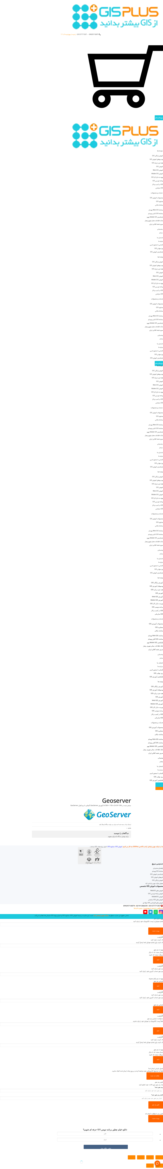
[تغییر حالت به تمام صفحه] (150, 1157)
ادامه (158, 960)
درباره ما (160, 241)
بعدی (128, 828)
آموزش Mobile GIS (157, 174)
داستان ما (160, 238)
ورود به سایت (155, 931)
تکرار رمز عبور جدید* (157, 1095)
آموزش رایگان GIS (157, 156)
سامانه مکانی (159, 205)
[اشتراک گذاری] (141, 1157)
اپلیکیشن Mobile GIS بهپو (155, 217)
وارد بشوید (111, 836)
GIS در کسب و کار (157, 184)
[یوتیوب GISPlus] (145, 912)
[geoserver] (107, 814)
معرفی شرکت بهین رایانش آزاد (154, 883)
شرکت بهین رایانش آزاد (100, 915)
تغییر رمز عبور (155, 1105)
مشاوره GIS (159, 201)
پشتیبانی (160, 229)
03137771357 (82, 34)
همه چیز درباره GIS (157, 163)
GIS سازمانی (159, 188)
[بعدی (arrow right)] (150, 1166)
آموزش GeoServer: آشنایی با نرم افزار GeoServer (86, 805)
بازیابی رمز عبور (158, 981)
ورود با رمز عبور (158, 950)
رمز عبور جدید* (159, 1087)
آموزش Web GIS (158, 170)
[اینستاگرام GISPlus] (161, 912)
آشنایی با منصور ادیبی (156, 245)
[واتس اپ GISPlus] (156, 912)
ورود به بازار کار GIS (157, 177)
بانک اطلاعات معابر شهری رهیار (154, 221)
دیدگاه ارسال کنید (103, 824)
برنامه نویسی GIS (158, 181)
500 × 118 (108, 805)
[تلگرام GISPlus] (150, 912)
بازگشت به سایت (154, 1076)
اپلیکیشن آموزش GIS (156, 252)
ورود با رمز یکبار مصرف (156, 979)
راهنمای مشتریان (158, 868)
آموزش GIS (159, 166)
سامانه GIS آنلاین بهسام (155, 213)
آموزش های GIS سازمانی (155, 900)
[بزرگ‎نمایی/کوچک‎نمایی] (159, 1157)
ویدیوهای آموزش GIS (156, 159)
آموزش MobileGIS (157, 897)
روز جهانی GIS (159, 248)
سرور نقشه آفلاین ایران (156, 224)
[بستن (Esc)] (131, 1157)
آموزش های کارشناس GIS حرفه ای (153, 903)
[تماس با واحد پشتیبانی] (157, 1163)
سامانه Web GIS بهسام (156, 210)
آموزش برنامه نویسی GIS (155, 894)
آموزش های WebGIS (156, 891)
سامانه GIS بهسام (157, 871)
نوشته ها (160, 151)
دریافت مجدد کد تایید (156, 955)
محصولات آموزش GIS (156, 198)
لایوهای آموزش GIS (157, 877)
